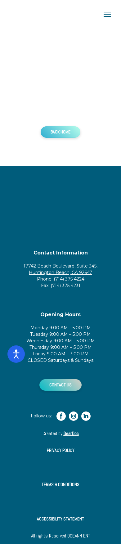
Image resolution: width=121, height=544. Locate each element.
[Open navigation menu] (107, 14)
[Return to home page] (54, 14)
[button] (60, 132)
